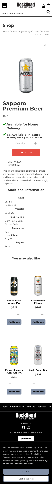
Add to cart (26, 152)
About (4, 407)
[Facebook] (23, 427)
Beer (13, 31)
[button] (4, 5)
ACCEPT (26, 471)
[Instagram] (28, 427)
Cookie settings (26, 479)
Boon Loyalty (17, 407)
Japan (8, 246)
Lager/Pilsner (32, 31)
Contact (42, 407)
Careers (31, 407)
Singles (21, 31)
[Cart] (48, 5)
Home (6, 31)
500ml (16, 165)
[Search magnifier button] (48, 13)
